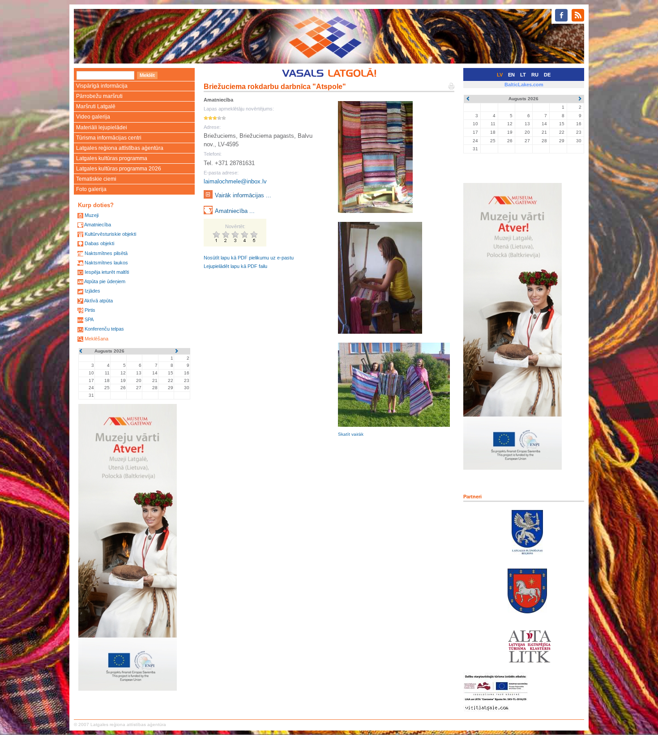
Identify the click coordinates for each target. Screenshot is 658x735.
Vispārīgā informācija (102, 86)
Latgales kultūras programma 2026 (118, 169)
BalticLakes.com (523, 84)
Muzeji (91, 215)
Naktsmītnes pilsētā (106, 253)
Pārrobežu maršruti (99, 96)
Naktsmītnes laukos (106, 262)
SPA (89, 319)
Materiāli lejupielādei (101, 127)
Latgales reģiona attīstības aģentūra (119, 148)
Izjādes (92, 290)
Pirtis (90, 310)
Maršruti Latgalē (95, 106)
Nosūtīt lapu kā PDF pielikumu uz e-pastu (249, 257)
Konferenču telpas (104, 328)
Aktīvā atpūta (98, 300)
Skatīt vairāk (350, 434)
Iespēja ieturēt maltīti (107, 272)
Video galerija (93, 117)
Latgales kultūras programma (111, 158)
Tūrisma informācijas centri (108, 138)
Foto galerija (91, 189)
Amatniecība (97, 224)
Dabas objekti (99, 243)
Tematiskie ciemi (96, 179)
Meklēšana (96, 338)
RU (534, 74)
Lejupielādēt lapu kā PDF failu (235, 266)
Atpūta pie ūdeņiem (104, 281)
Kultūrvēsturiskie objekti (110, 234)
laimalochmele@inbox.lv (235, 181)
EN (511, 74)
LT (523, 74)
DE (547, 74)
